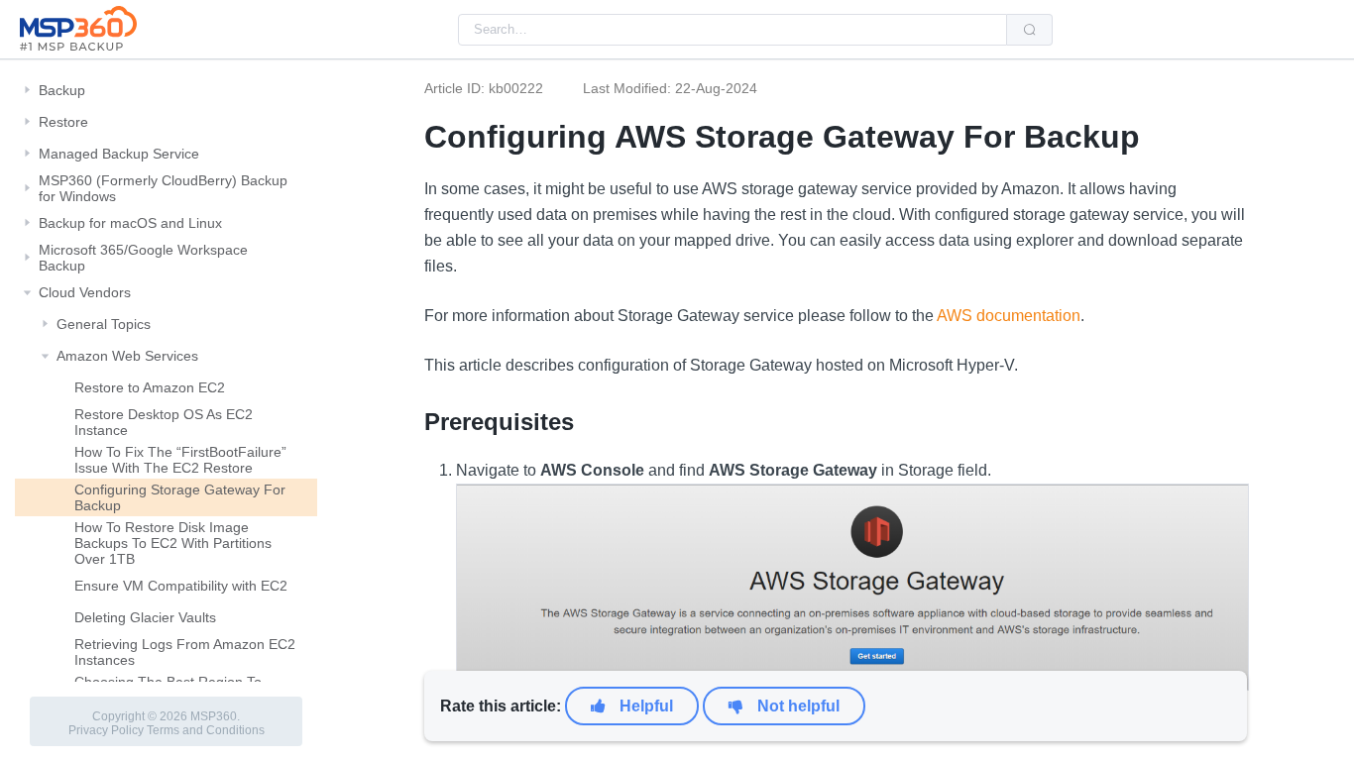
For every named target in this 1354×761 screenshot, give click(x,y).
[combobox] (732, 30)
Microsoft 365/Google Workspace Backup (143, 257)
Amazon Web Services (127, 356)
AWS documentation (1007, 315)
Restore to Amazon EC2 (149, 387)
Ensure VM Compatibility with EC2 (180, 586)
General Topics (103, 324)
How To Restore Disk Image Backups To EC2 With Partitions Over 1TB (173, 543)
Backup (62, 90)
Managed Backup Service (119, 154)
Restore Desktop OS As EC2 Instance (163, 422)
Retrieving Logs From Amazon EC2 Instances (184, 652)
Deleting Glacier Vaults (145, 617)
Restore (63, 122)
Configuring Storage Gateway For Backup (179, 497)
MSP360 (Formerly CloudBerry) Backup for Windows (163, 188)
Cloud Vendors (85, 292)
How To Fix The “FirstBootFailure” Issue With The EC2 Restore (180, 460)
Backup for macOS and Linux (130, 223)
